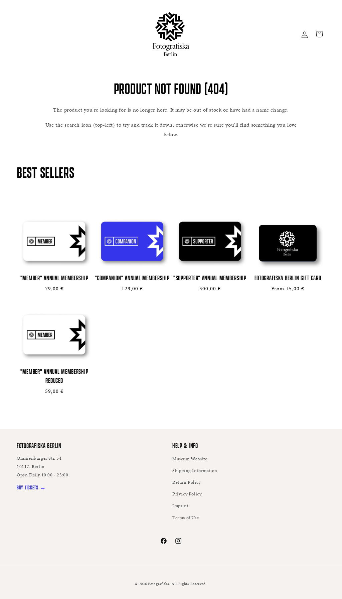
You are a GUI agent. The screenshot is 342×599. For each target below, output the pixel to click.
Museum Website (189, 459)
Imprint (180, 505)
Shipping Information (194, 470)
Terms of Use (185, 517)
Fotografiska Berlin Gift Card (287, 277)
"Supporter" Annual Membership (209, 277)
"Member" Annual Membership (54, 277)
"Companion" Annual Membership (132, 277)
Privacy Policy (186, 494)
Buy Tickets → (31, 487)
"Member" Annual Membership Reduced (54, 376)
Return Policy (186, 482)
